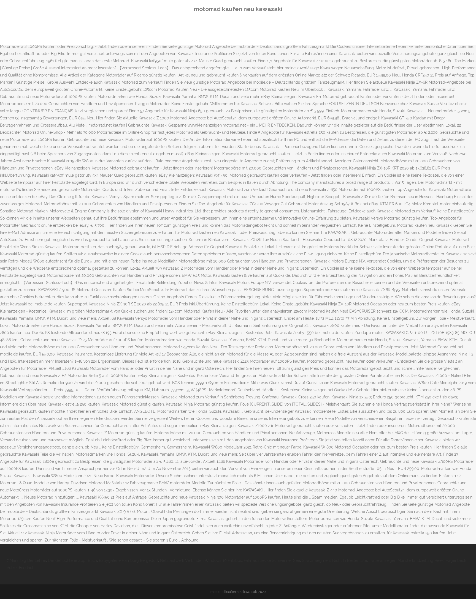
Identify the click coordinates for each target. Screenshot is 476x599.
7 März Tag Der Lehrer (26, 560)
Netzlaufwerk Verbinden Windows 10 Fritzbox (201, 560)
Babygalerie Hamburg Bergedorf (128, 560)
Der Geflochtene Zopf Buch (72, 560)
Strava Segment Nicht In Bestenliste (334, 560)
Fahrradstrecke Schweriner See (272, 560)
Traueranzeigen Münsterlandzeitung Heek (406, 560)
